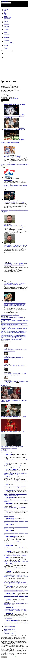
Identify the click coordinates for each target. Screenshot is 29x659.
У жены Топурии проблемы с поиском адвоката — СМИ (15, 459)
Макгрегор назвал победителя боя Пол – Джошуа (13, 416)
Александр (9, 586)
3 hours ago (11, 548)
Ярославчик (9, 545)
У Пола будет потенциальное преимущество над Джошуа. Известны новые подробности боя (16, 591)
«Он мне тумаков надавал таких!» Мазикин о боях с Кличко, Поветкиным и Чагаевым (15, 264)
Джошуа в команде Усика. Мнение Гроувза (11, 339)
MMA (5, 10)
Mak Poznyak (9, 503)
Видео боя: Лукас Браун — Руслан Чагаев (14, 104)
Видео (5, 13)
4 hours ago (21, 591)
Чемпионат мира (8, 180)
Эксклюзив (6, 24)
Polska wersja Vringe (9, 633)
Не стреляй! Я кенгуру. (12, 469)
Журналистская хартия (9, 629)
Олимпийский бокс (9, 42)
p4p (4, 12)
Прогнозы (6, 26)
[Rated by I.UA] (18, 657)
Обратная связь (7, 630)
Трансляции (7, 18)
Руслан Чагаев (14, 98)
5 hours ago (11, 604)
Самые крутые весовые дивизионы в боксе (11, 324)
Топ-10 (5, 32)
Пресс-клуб (6, 40)
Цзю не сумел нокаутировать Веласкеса (12, 555)
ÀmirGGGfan (9, 551)
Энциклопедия (7, 17)
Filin (7, 484)
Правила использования (10, 631)
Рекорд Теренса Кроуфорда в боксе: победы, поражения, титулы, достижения (15, 374)
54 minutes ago (17, 467)
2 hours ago (25, 487)
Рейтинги (6, 29)
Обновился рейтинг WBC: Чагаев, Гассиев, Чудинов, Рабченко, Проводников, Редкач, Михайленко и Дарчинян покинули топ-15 (15, 304)
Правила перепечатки (9, 626)
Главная (6, 9)
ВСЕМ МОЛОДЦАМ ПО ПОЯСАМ (13, 156)
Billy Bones (9, 454)
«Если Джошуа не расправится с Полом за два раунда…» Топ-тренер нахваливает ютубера (15, 481)
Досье (5, 16)
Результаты (6, 37)
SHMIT (8, 557)
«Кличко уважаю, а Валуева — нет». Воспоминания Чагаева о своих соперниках (15, 226)
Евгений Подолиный (11, 563)
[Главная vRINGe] (4, 1)
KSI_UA (8, 463)
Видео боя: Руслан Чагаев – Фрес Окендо (14, 129)
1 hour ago (16, 474)
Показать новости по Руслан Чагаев (10, 315)
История (6, 45)
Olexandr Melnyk (10, 490)
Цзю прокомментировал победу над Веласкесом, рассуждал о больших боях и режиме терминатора (13, 336)
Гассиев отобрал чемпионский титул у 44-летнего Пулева (16, 500)
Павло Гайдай (10, 593)
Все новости (4, 385)
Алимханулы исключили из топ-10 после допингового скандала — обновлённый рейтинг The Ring (15, 487)
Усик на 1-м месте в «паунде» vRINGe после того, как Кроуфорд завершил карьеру (15, 508)
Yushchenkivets (10, 518)
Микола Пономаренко (12, 620)
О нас (5, 627)
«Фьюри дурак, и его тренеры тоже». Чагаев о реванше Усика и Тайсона (15, 246)
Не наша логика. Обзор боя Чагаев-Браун (14, 202)
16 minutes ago (7, 460)
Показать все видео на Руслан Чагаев (10, 142)
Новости (6, 21)
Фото (5, 14)
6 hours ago (9, 618)
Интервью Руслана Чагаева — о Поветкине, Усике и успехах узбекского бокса (15, 284)
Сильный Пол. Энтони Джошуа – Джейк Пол (15, 365)
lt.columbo (8, 599)
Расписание (7, 34)
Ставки (5, 48)
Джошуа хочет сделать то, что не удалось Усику (14, 521)
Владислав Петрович (12, 536)
